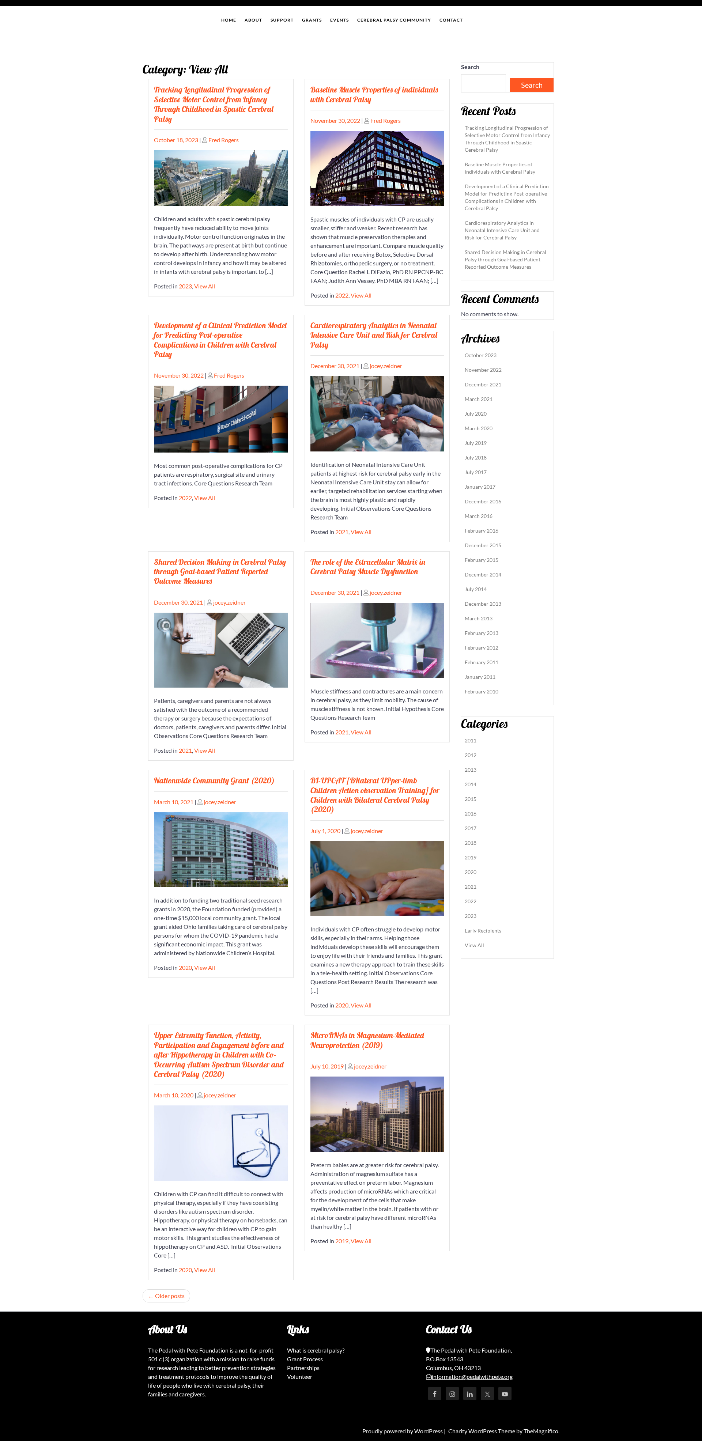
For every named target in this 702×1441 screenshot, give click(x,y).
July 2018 (476, 457)
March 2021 (478, 399)
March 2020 (478, 428)
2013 (470, 770)
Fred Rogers (223, 139)
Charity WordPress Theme (482, 1430)
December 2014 (483, 574)
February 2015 (481, 560)
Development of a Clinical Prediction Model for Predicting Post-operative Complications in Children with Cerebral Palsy (220, 339)
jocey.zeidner (386, 365)
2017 (470, 828)
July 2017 (476, 472)
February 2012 (481, 647)
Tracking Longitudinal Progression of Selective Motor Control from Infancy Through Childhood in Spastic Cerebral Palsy (213, 104)
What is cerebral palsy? (315, 1350)
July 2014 (476, 589)
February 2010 (481, 691)
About (253, 20)
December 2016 (483, 501)
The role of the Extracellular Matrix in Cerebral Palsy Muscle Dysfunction (367, 566)
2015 (470, 799)
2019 (341, 1240)
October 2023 (481, 355)
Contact (451, 20)
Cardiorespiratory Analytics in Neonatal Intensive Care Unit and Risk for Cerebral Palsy (373, 335)
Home (228, 20)
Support (282, 20)
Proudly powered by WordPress (403, 1430)
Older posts (170, 1295)
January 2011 (480, 677)
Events (339, 20)
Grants (312, 20)
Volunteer (299, 1376)
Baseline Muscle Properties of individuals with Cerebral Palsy (374, 94)
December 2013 (483, 604)
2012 (470, 755)
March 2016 (478, 516)
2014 (470, 784)
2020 (185, 967)
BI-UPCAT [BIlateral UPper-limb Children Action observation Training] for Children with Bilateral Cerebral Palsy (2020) (374, 794)
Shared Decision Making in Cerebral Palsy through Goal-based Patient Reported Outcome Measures (220, 571)
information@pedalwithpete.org (472, 1376)
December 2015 (483, 545)
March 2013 (478, 618)
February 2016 (481, 530)
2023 (185, 286)
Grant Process (305, 1358)
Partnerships (303, 1367)
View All (204, 286)
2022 (341, 295)
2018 (470, 843)
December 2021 (483, 384)
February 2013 (481, 633)
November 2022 (483, 370)
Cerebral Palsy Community (394, 20)
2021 (341, 531)
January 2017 (480, 487)
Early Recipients (483, 930)
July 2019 (476, 443)
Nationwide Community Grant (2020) (214, 780)
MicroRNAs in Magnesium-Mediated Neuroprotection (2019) (367, 1040)
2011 (470, 740)
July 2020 (476, 414)
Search (470, 66)
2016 (470, 813)
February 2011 (481, 662)
